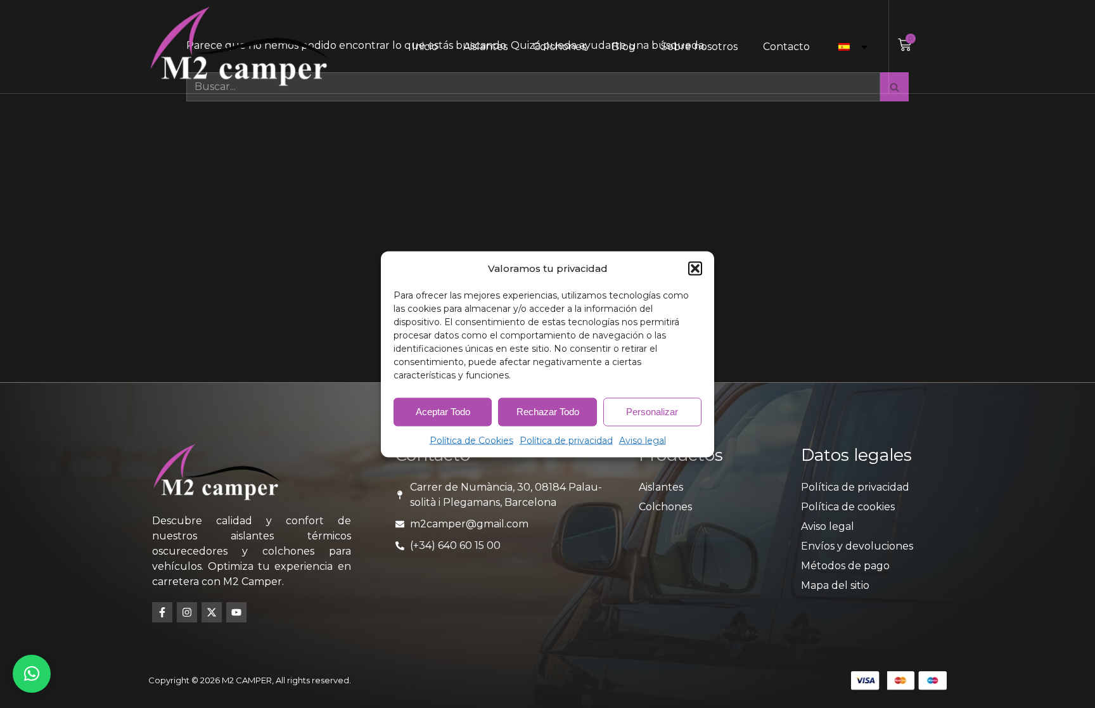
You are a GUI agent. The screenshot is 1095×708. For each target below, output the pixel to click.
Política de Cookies (471, 440)
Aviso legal (642, 440)
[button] (695, 268)
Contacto (786, 47)
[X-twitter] (212, 612)
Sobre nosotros (699, 47)
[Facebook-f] (162, 612)
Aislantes (485, 47)
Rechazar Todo (547, 411)
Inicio (425, 47)
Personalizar (652, 411)
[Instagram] (187, 612)
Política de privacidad (566, 440)
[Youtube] (236, 612)
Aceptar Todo (443, 411)
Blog (624, 47)
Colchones (559, 47)
